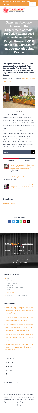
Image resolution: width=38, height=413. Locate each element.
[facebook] (17, 405)
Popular (11, 160)
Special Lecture (30, 78)
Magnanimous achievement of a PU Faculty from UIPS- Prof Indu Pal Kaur (22, 186)
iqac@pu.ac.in (11, 292)
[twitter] (20, 405)
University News (7, 81)
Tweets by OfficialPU (9, 203)
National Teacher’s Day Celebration (14, 177)
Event (23, 78)
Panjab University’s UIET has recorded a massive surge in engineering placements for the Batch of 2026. (19, 347)
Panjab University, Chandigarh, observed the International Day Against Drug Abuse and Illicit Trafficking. (22, 166)
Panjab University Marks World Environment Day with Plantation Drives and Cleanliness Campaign (19, 337)
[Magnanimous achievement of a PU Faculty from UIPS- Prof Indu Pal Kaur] (6, 185)
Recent (27, 160)
